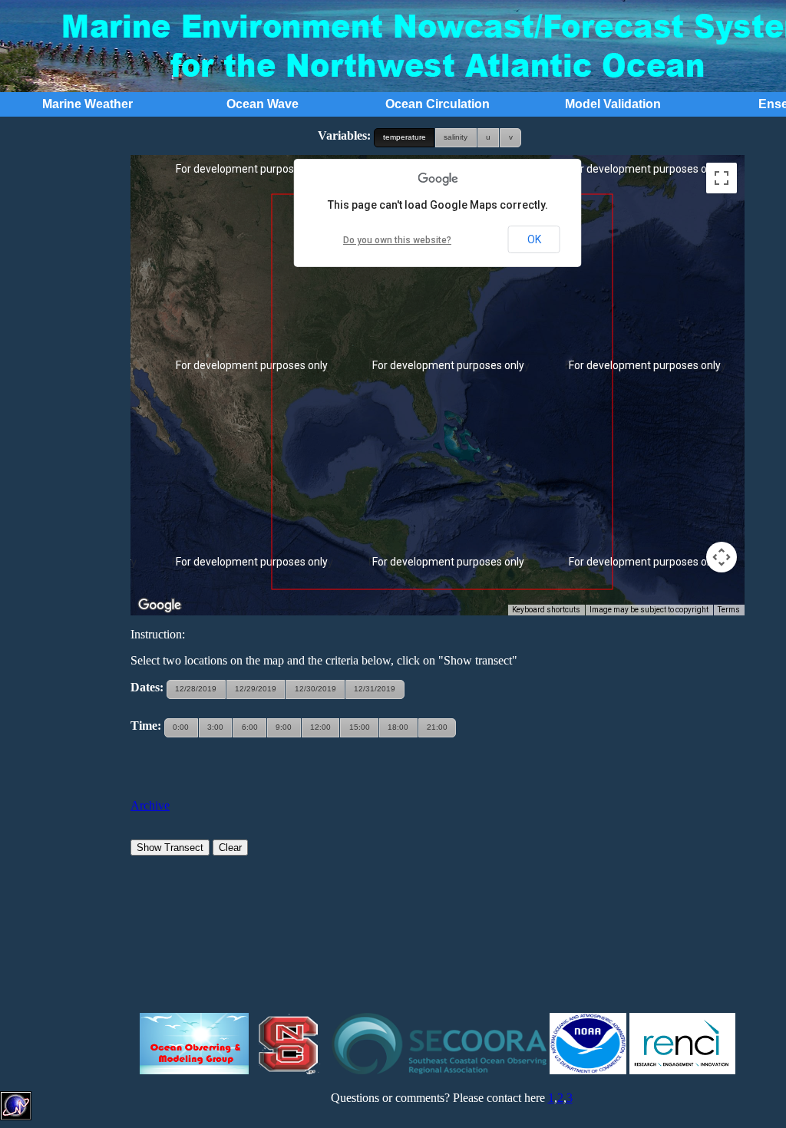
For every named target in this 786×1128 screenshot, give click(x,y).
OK (534, 239)
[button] (404, 137)
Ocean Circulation (437, 103)
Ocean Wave (262, 103)
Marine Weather (87, 103)
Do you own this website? (397, 240)
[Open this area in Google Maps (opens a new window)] (159, 605)
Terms (729, 609)
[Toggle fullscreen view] (721, 178)
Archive (150, 805)
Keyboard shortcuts (546, 609)
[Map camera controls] (721, 557)
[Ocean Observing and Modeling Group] (194, 1070)
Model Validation (613, 103)
